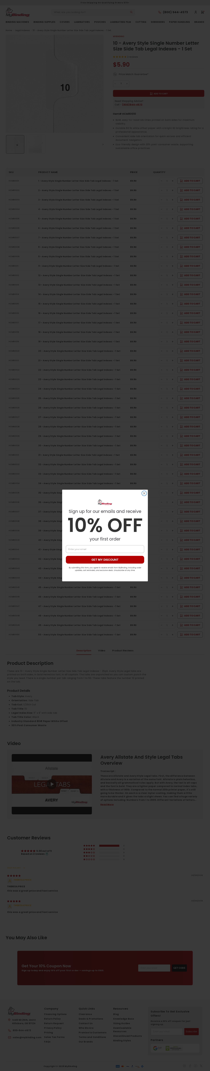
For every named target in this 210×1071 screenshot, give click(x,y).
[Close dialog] (144, 493)
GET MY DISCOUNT (105, 559)
